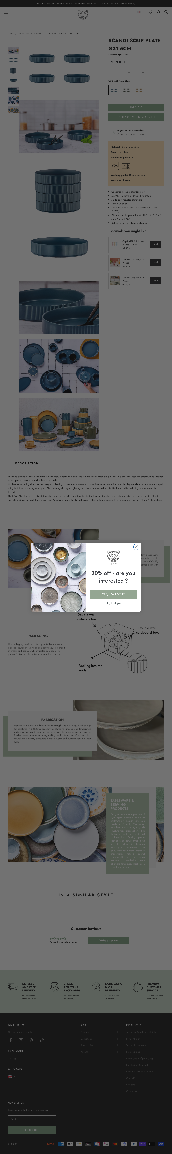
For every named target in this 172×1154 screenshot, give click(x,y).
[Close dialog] (136, 547)
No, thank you (113, 603)
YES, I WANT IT (113, 594)
